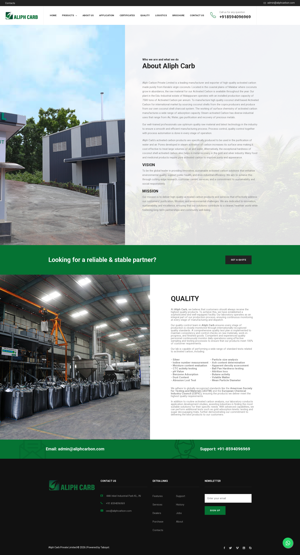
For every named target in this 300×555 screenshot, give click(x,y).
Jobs (179, 513)
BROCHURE (178, 15)
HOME (53, 15)
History (180, 504)
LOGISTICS (161, 15)
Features (158, 496)
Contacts (10, 3)
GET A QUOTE (238, 259)
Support (180, 496)
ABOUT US (88, 15)
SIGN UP (215, 510)
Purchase (158, 521)
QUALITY (145, 15)
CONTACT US (197, 15)
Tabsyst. (105, 547)
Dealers (157, 513)
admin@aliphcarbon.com (281, 2)
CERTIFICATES (127, 15)
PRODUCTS (68, 15)
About (179, 521)
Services (157, 504)
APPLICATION (106, 15)
